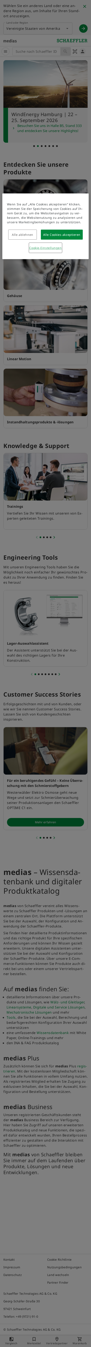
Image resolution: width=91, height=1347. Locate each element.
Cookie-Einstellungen (45, 248)
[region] (45, 226)
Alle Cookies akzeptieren (61, 235)
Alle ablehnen (22, 235)
